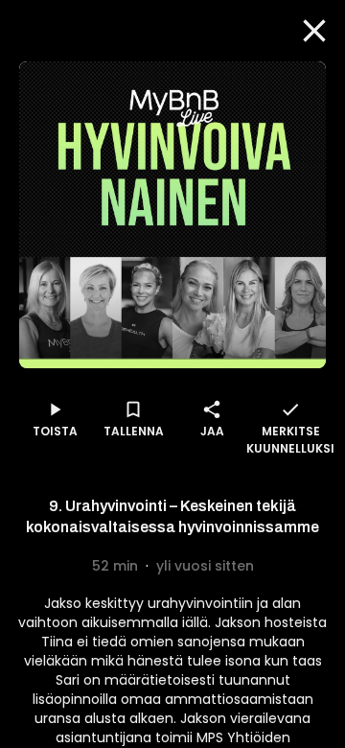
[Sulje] (314, 31)
